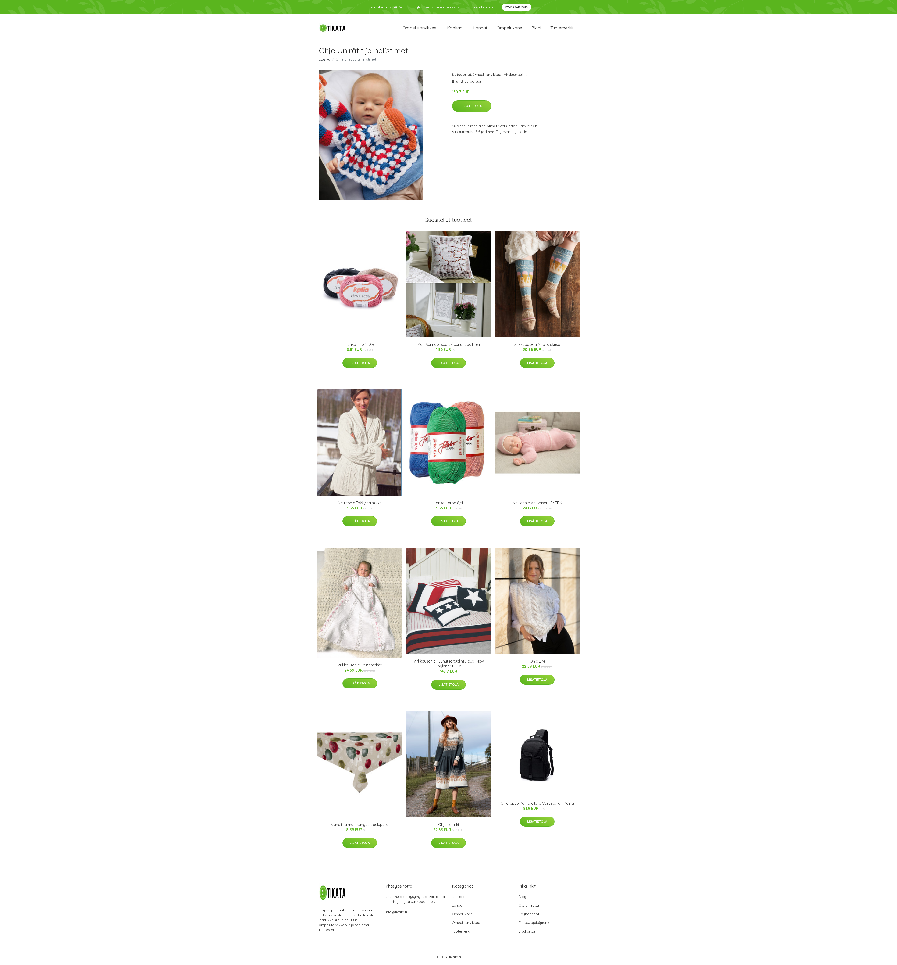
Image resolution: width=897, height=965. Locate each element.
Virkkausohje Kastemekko (360, 665)
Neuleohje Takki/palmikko (360, 503)
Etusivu (324, 59)
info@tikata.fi (396, 912)
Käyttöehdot (529, 914)
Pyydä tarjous (516, 7)
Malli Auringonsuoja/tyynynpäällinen (448, 344)
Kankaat (455, 28)
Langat (480, 28)
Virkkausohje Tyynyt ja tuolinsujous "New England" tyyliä (448, 663)
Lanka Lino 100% (359, 344)
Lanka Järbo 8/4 (448, 503)
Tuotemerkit (561, 28)
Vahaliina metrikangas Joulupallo (359, 824)
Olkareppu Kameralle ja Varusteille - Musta (537, 803)
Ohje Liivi (537, 661)
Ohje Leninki (448, 824)
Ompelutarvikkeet (420, 28)
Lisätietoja (472, 106)
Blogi (536, 28)
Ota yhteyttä (529, 905)
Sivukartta (527, 931)
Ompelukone (509, 28)
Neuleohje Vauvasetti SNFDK (537, 503)
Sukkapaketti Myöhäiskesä (537, 344)
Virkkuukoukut (515, 74)
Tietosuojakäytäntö (535, 922)
